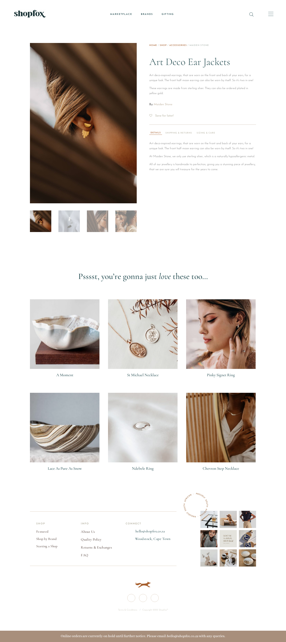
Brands (147, 14)
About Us (88, 531)
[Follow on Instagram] (143, 598)
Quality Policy (91, 539)
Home (153, 45)
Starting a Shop (47, 546)
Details (156, 133)
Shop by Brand (46, 539)
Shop (163, 45)
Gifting (168, 14)
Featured (42, 531)
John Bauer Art (65, 380)
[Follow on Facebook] (131, 598)
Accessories (178, 45)
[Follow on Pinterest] (155, 598)
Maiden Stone (163, 104)
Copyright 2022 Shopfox (154, 610)
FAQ (84, 555)
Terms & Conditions (128, 610)
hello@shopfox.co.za (150, 531)
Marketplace (121, 14)
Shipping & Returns (178, 133)
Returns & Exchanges (96, 547)
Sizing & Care (206, 133)
